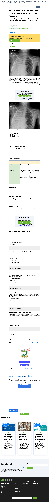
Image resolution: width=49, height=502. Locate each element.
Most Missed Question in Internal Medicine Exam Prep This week (24, 438)
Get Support (16, 481)
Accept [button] (38, 6)
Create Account (17, 491)
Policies (16, 483)
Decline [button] (42, 6)
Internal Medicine (15, 375)
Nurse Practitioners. (28, 376)
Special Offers (17, 485)
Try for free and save (14, 345)
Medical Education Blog (17, 467)
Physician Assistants (19, 376)
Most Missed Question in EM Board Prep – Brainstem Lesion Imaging (40, 438)
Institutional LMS (25, 483)
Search (34, 497)
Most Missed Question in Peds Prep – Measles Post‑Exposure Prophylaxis (8, 438)
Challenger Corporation (13, 25)
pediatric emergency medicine (23, 28)
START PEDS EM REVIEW (14, 40)
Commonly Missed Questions (13, 28)
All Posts (12, 32)
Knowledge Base (35, 483)
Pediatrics (21, 375)
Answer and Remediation (16, 248)
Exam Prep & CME (26, 481)
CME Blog (34, 481)
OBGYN (13, 376)
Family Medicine (30, 374)
